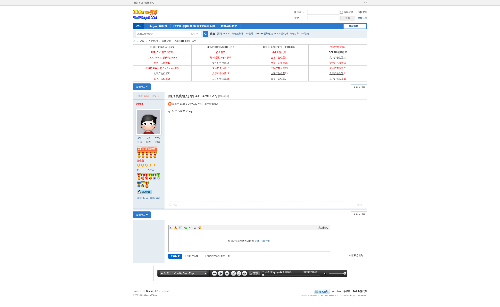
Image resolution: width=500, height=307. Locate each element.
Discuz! (150, 291)
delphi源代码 (281, 33)
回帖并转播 (192, 256)
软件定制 (166, 41)
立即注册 (362, 17)
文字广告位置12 (337, 57)
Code (195, 228)
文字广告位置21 (162, 73)
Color (175, 228)
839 (140, 138)
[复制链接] (223, 96)
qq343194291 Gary (185, 41)
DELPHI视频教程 (264, 33)
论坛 (138, 26)
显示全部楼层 (211, 103)
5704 (158, 138)
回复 (175, 205)
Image (180, 228)
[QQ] (322, 291)
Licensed (165, 291)
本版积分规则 (356, 255)
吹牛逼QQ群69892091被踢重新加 (194, 26)
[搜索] (205, 34)
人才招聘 (153, 41)
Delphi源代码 (134, 41)
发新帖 (140, 86)
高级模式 (323, 227)
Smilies (200, 228)
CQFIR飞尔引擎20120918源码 (279, 47)
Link (185, 228)
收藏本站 (149, 2)
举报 (359, 205)
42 (148, 138)
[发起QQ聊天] (144, 193)
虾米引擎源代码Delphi (162, 47)
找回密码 (362, 12)
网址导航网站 (229, 26)
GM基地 (249, 33)
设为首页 (138, 2)
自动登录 (348, 12)
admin (139, 103)
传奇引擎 (294, 33)
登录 (256, 241)
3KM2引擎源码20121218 (220, 47)
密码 (296, 17)
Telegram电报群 (157, 26)
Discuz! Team (151, 295)
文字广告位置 (278, 73)
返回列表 (360, 87)
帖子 (193, 34)
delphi (226, 33)
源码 (219, 33)
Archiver (336, 291)
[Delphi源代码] (145, 14)
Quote (190, 228)
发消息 (156, 198)
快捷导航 (353, 26)
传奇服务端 (237, 33)
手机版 (347, 291)
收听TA (144, 198)
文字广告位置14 (220, 63)
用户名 (297, 12)
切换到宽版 (365, 2)
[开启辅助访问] (362, 2)
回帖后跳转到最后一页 (218, 256)
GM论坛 (305, 33)
